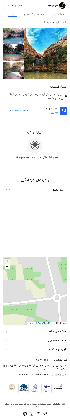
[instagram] (32, 414)
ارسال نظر (12, 308)
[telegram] (45, 414)
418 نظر (54, 113)
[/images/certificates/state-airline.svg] (46, 388)
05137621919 (42, 360)
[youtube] (38, 414)
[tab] (58, 14)
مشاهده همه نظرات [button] (18, 111)
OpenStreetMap (45, 323)
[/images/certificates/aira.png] (35, 388)
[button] (35, 190)
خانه (65, 22)
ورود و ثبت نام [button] (14, 5)
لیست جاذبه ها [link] (51, 22)
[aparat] (25, 414)
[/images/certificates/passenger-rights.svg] (23, 388)
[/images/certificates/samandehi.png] (12, 388)
